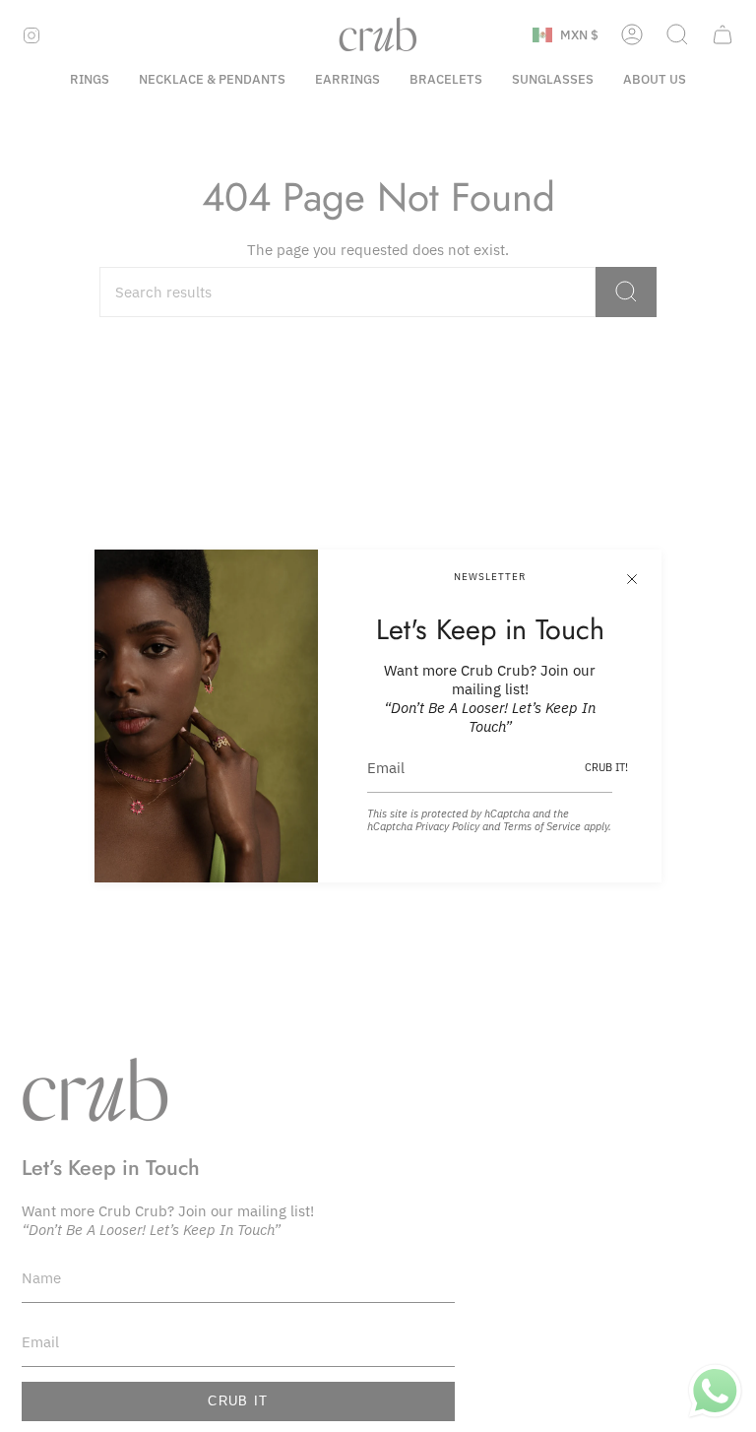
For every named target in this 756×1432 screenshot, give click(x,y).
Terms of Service (542, 825)
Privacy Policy (447, 825)
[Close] (632, 579)
